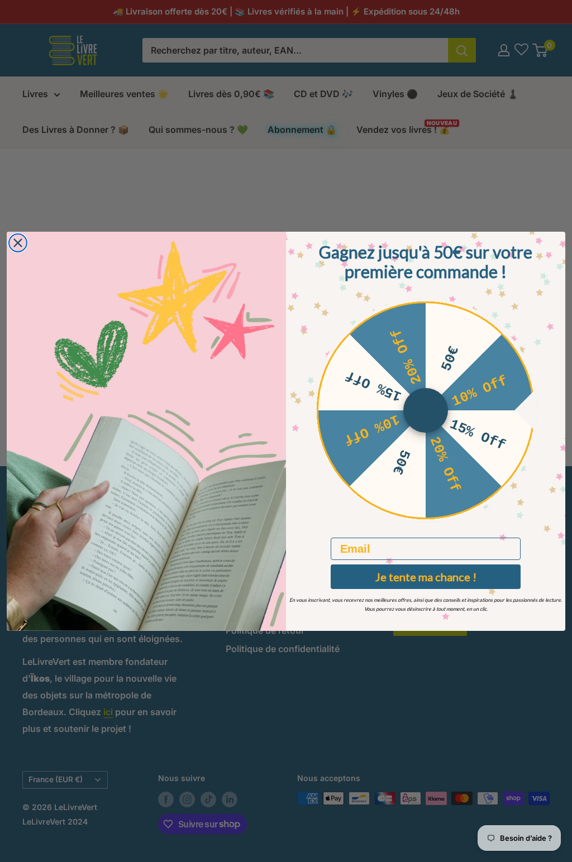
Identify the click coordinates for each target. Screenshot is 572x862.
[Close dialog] (18, 243)
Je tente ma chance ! (425, 576)
